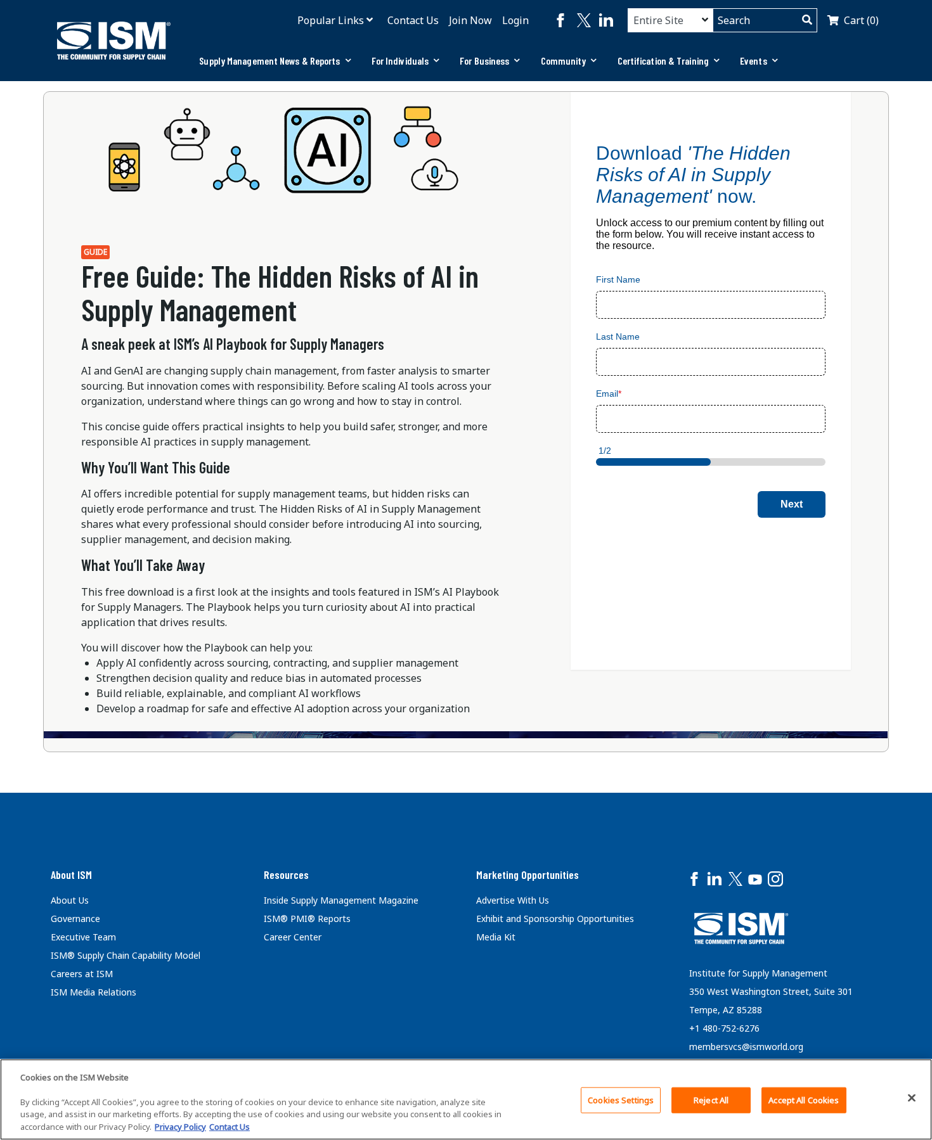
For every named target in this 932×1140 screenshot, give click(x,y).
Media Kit (495, 937)
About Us (70, 900)
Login (515, 20)
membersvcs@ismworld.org (746, 1047)
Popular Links (330, 20)
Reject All (711, 1100)
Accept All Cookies (803, 1100)
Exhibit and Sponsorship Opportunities (555, 919)
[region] (466, 1099)
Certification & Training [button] (663, 60)
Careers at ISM (82, 974)
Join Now (470, 20)
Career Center (292, 937)
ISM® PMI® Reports (307, 919)
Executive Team (83, 937)
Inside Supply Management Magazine (341, 900)
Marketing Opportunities (527, 874)
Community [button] (563, 60)
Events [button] (753, 60)
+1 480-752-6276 (724, 1028)
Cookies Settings (621, 1100)
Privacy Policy (180, 1126)
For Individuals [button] (400, 60)
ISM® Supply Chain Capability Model (125, 955)
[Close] (912, 1098)
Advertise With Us (512, 900)
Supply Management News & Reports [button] (269, 60)
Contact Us (413, 20)
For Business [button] (484, 60)
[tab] (275, 61)
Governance (75, 919)
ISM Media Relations (93, 992)
